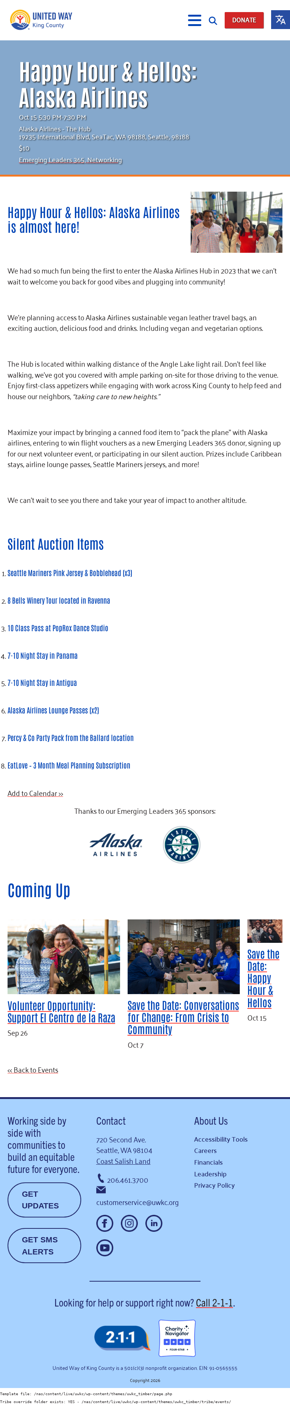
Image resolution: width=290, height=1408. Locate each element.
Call (214, 1302)
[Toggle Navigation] (194, 20)
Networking (104, 159)
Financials (208, 1162)
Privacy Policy (214, 1185)
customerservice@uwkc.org (137, 1201)
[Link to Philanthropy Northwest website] (122, 1339)
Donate (244, 20)
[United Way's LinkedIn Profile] (153, 1223)
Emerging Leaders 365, (53, 159)
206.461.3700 (127, 1179)
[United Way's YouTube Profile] (104, 1247)
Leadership (210, 1173)
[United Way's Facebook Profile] (104, 1223)
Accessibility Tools (221, 1139)
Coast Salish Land (123, 1160)
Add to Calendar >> (35, 792)
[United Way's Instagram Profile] (129, 1223)
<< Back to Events (33, 1069)
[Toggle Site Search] (213, 20)
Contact (111, 1120)
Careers (205, 1150)
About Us (211, 1120)
